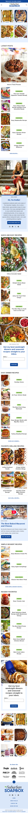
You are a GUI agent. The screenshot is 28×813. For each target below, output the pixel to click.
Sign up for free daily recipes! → (14, 1)
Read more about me (14, 222)
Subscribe (14, 364)
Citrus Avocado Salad (14, 274)
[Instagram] (9, 226)
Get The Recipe (6, 536)
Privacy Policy (4, 811)
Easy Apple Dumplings (19, 566)
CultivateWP (23, 811)
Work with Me (14, 806)
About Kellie (14, 800)
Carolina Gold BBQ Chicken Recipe (20, 492)
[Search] (26, 4)
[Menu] (1, 4)
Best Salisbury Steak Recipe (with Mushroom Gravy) (19, 614)
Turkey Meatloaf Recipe (19, 434)
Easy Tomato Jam (19, 601)
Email (5, 356)
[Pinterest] (18, 226)
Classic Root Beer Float (19, 579)
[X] (15, 226)
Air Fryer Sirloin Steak (19, 395)
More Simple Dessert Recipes (13, 586)
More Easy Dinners (13, 441)
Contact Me (14, 803)
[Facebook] (12, 226)
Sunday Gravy (19, 382)
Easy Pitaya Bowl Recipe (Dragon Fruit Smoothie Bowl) (19, 107)
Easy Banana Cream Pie (19, 553)
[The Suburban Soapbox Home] (14, 5)
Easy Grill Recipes (13, 498)
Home (14, 798)
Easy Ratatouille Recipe (19, 120)
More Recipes (13, 153)
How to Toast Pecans (14, 84)
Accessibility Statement (12, 811)
